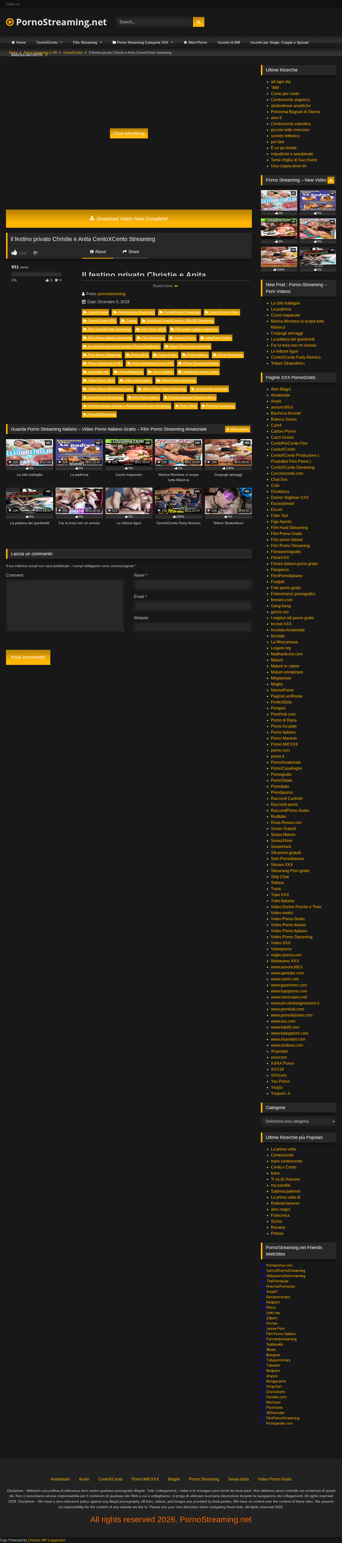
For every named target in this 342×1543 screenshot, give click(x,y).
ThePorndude (277, 1281)
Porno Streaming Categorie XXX (142, 42)
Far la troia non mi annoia (293, 345)
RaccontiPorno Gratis (290, 810)
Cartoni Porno (283, 431)
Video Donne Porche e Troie (296, 907)
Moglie (277, 684)
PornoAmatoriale (286, 762)
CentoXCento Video (224, 312)
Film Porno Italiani (145, 397)
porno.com (280, 750)
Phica (270, 1307)
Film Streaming (85, 42)
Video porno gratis (138, 380)
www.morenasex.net (289, 997)
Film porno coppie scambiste (196, 329)
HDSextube (275, 1413)
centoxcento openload (211, 389)
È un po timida (283, 148)
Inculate (278, 636)
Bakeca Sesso (284, 419)
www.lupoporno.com (289, 991)
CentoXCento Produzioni (136, 312)
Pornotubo (280, 786)
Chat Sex (279, 479)
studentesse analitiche (291, 106)
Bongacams (276, 1381)
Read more (163, 286)
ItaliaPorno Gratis (218, 338)
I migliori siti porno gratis (292, 618)
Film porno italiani (287, 539)
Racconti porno (284, 804)
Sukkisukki (274, 1344)
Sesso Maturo (283, 834)
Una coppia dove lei (288, 166)
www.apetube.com (287, 973)
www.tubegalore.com (290, 1033)
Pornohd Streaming (220, 406)
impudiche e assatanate (292, 154)
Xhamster (279, 1051)
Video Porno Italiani (288, 925)
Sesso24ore (281, 840)
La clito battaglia (285, 303)
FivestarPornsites (280, 1286)
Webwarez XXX (285, 961)
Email (140, 596)
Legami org (281, 648)
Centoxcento (282, 1155)
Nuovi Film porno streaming (190, 346)
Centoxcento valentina (291, 124)
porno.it (277, 756)
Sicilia (276, 1221)
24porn (272, 1318)
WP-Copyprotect (53, 1540)
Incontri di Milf (229, 42)
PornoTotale (281, 780)
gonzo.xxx (280, 612)
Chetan (33, 1540)
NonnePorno (282, 690)
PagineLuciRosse (287, 696)
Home (21, 42)
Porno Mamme (284, 738)
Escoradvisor (282, 503)
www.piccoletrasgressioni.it (295, 1003)
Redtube (278, 816)
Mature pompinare (287, 672)
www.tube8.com (285, 1027)
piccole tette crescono (290, 130)
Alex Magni (281, 389)
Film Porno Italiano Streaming (109, 338)
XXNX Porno (282, 1063)
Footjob (277, 582)
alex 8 (276, 118)
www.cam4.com (285, 979)
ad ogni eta (281, 82)
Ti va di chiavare (285, 1179)
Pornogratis (281, 774)
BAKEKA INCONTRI (27, 55)
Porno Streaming (230, 355)
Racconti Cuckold (286, 798)
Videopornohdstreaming (285, 1276)
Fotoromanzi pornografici (293, 594)
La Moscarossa (284, 642)
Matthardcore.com (287, 654)
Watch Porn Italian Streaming (164, 389)
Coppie (131, 321)
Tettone (277, 883)
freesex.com (281, 600)
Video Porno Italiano (289, 931)
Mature (277, 660)
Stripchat (274, 1386)
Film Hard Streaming (289, 527)
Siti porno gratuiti (286, 853)
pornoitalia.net (98, 372)
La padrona (281, 309)
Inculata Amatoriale (288, 630)
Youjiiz (277, 1087)
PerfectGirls (281, 702)
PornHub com (283, 714)
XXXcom (279, 1075)
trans (275, 1173)
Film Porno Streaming (290, 546)
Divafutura (280, 491)
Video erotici (282, 913)
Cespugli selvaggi (287, 333)
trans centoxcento (286, 1161)
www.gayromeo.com (289, 985)
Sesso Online (163, 372)
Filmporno (280, 570)
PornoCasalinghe (286, 768)
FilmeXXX (280, 558)
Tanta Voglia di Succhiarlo (294, 160)
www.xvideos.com (287, 1045)
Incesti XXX (281, 624)
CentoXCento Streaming (181, 312)
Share (133, 252)
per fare (277, 142)
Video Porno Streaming (178, 380)
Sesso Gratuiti (283, 828)
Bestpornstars (278, 1297)
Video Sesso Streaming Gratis (110, 389)
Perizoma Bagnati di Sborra (295, 112)
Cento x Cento (283, 1167)
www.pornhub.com (287, 1009)
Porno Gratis (167, 355)
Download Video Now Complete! (131, 218)
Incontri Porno (185, 338)
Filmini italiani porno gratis (294, 564)
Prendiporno (282, 792)
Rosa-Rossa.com (286, 822)
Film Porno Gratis (286, 533)
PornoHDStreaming (101, 414)
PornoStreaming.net (60, 22)
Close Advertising (129, 133)
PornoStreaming (130, 372)
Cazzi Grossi (282, 437)
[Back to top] (326, 1528)
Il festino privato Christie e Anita (191, 397)
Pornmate (274, 1408)
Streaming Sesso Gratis (200, 372)
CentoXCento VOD (101, 321)
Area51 (272, 1292)
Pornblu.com (276, 1397)
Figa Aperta (281, 521)
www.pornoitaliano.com (291, 1015)
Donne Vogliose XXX (290, 497)
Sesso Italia (238, 1479)
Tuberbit (273, 1365)
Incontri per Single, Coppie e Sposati (279, 42)
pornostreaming (111, 294)
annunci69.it (282, 407)
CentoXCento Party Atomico (296, 357)
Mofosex (273, 1402)
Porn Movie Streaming (104, 355)
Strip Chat (280, 877)
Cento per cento (285, 94)
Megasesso (281, 678)
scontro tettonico (285, 136)
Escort (276, 509)
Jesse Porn (275, 1329)
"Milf (275, 88)
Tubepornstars (278, 1360)
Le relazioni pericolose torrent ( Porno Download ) (123, 346)
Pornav (272, 1323)
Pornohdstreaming (281, 1339)
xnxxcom (279, 1057)
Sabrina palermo (285, 1191)
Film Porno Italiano (281, 1334)
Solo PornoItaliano (287, 859)
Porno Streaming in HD (104, 363)
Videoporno (281, 949)
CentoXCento (47, 42)
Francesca (280, 1215)
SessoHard (281, 846)
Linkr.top (273, 1313)
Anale (276, 401)
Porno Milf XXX (284, 744)
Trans (276, 889)
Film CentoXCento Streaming (109, 329)
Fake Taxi (279, 515)
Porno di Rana (284, 720)
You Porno (280, 1081)
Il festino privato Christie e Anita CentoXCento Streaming (128, 406)
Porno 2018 (139, 355)
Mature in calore (285, 666)
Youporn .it (280, 1093)
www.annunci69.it (286, 967)
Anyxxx (272, 1376)
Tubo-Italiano (282, 901)
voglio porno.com (286, 955)
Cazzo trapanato (285, 315)
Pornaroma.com (279, 1265)
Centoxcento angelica (290, 100)
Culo (275, 485)
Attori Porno (197, 42)
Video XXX (281, 943)
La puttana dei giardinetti (293, 339)
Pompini (278, 708)
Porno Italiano (197, 355)
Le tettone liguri (284, 351)
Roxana (278, 1227)
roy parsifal (280, 1185)
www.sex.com (283, 1021)
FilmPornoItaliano (286, 576)
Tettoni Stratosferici (288, 363)
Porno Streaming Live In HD (152, 363)
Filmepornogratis (286, 552)
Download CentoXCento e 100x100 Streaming (180, 321)
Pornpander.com (279, 1423)
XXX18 (277, 1069)
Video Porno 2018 (101, 380)
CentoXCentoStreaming (285, 1271)
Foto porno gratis (286, 588)
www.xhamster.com (288, 1039)
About (100, 252)
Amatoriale (280, 395)
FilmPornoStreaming (282, 1418)
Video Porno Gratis (288, 919)
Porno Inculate (284, 726)
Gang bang (281, 606)
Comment (14, 575)
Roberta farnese (285, 1203)
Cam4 (276, 425)
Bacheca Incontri (286, 413)
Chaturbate (275, 1392)
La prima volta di (285, 1197)
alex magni (280, 1209)
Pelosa (277, 1233)
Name (140, 575)
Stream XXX (282, 865)
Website (141, 618)
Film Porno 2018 (153, 329)
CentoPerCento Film (289, 443)
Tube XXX (280, 895)
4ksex (271, 1350)
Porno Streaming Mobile (200, 363)
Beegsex (273, 1355)
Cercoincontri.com (287, 473)
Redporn (273, 1302)
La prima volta (283, 1149)
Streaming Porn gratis (290, 871)
